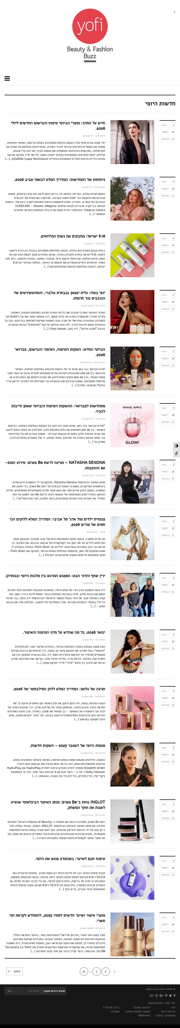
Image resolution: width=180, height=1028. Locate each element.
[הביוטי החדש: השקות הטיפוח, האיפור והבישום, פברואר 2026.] (132, 368)
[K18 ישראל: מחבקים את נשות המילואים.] (132, 255)
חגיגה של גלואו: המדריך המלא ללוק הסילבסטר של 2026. (59, 689)
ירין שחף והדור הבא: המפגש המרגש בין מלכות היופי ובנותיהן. (55, 575)
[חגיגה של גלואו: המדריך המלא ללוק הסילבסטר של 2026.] (132, 708)
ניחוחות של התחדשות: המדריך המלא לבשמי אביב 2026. (59, 179)
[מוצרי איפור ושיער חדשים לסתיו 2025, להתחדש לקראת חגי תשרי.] (132, 934)
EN (151, 996)
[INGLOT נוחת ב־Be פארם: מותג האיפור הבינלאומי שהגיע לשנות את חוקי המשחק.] (132, 821)
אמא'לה (102, 532)
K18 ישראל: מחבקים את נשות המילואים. (72, 236)
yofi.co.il (152, 989)
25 (83, 971)
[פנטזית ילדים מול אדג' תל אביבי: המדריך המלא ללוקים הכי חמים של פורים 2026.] (132, 538)
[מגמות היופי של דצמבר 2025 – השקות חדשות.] (132, 765)
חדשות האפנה (142, 1007)
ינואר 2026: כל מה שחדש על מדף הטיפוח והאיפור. (64, 632)
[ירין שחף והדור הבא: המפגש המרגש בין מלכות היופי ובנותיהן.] (132, 595)
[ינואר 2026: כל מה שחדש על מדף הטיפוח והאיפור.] (132, 651)
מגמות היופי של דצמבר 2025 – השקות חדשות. (67, 745)
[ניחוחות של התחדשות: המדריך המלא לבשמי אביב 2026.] (132, 199)
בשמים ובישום (99, 187)
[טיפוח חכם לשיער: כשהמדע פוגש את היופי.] (132, 878)
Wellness (144, 1015)
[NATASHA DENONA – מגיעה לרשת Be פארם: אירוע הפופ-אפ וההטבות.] (132, 482)
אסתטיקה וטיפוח (165, 1015)
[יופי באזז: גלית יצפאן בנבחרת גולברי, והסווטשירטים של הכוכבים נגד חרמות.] (132, 312)
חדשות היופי (100, 136)
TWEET (165, 132)
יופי (173, 1007)
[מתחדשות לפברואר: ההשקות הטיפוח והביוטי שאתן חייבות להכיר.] (132, 425)
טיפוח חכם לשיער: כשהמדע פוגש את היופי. (70, 858)
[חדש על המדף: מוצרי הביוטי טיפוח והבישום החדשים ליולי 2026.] (132, 142)
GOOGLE (166, 139)
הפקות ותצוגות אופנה (137, 1011)
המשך (16, 971)
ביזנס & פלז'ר (111, 1007)
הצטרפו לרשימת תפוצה (54, 991)
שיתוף (164, 125)
